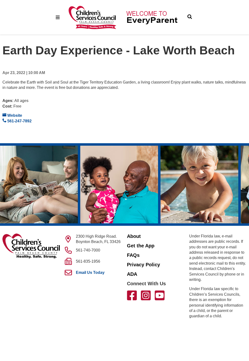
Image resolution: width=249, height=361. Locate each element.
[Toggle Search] (190, 17)
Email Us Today (90, 272)
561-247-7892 (19, 121)
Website (14, 115)
